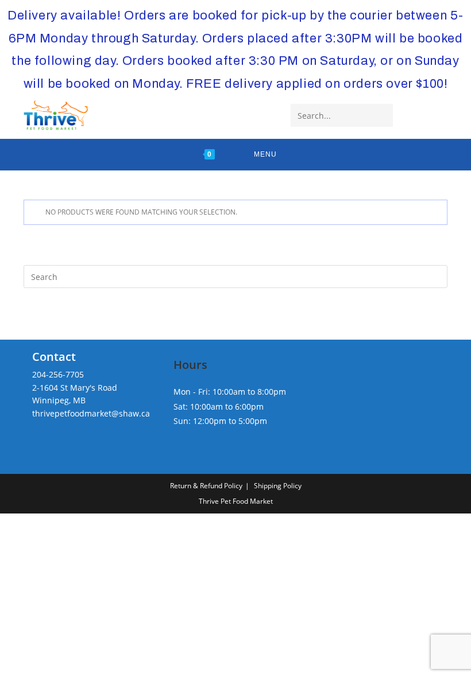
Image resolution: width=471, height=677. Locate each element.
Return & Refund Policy (206, 486)
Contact (54, 356)
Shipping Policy (278, 486)
